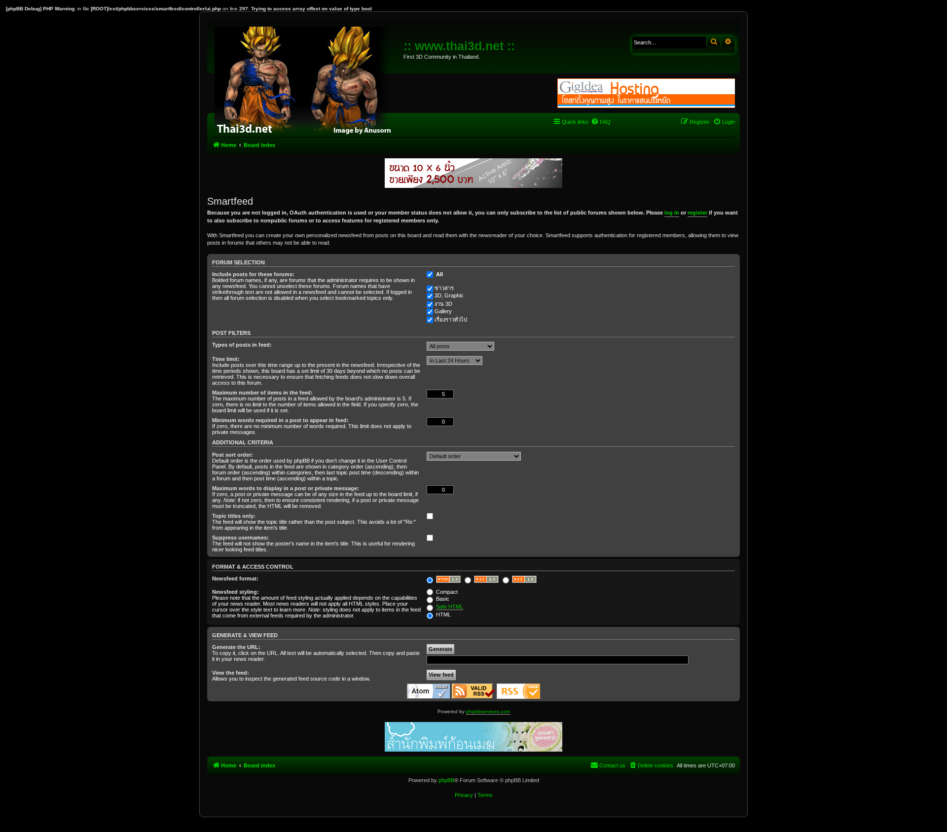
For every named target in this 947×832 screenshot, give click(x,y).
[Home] (306, 79)
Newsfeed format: (235, 578)
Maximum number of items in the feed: (262, 393)
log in (671, 213)
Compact (446, 592)
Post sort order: (232, 455)
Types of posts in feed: (242, 345)
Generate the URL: (236, 647)
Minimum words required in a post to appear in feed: (280, 420)
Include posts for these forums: (253, 274)
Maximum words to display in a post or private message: (285, 488)
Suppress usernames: (240, 538)
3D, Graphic (449, 295)
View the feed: (230, 673)
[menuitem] (601, 122)
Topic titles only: (233, 516)
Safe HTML (449, 607)
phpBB (446, 780)
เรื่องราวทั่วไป (451, 320)
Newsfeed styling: (235, 592)
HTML (443, 614)
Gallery (443, 311)
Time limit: (226, 359)
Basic (442, 599)
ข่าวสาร (444, 288)
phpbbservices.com (488, 711)
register (697, 213)
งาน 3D (443, 304)
